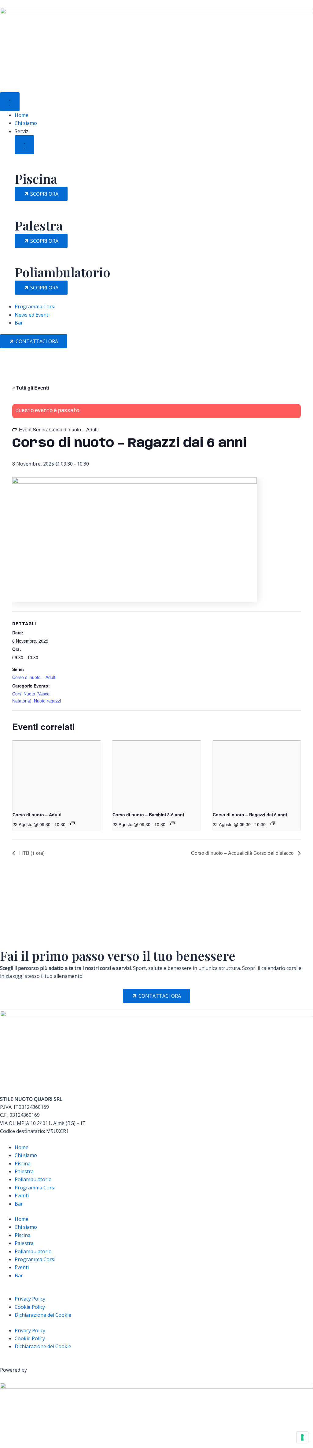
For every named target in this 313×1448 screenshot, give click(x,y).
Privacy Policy (30, 1298)
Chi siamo (26, 1155)
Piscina (23, 1163)
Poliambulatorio (33, 1179)
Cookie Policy (30, 1307)
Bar (19, 1203)
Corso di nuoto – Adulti (34, 677)
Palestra (24, 1171)
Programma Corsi (35, 1187)
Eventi (22, 1195)
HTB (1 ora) (31, 852)
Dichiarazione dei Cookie (43, 1315)
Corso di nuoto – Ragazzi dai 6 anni (250, 814)
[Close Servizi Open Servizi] (24, 144)
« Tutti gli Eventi (30, 387)
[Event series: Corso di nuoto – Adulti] (72, 823)
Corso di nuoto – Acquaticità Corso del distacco (243, 852)
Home (21, 1147)
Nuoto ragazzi (47, 701)
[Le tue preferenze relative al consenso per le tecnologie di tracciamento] (302, 1437)
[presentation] (57, 773)
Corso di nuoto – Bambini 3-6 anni (148, 814)
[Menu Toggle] (10, 101)
